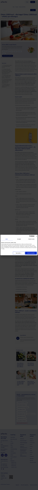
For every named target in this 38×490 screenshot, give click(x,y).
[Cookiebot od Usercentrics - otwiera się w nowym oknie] (30, 236)
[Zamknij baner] (36, 236)
